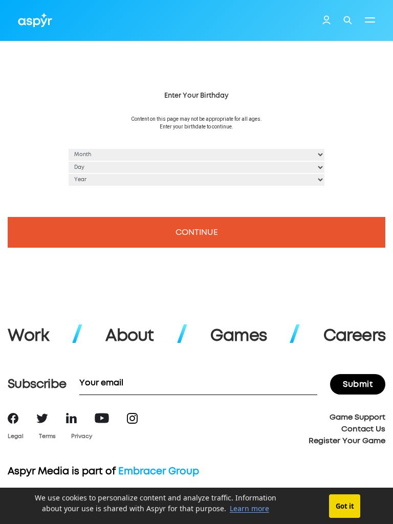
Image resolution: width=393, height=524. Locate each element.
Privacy (81, 436)
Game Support (357, 417)
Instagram (132, 418)
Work (28, 336)
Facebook (13, 418)
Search (347, 20)
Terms (47, 436)
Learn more (249, 508)
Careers (354, 336)
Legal (16, 436)
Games (238, 336)
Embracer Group (158, 471)
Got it (345, 506)
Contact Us (363, 429)
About (129, 336)
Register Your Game (347, 441)
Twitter (42, 418)
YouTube (102, 418)
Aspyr (35, 20)
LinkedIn (71, 418)
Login (326, 21)
